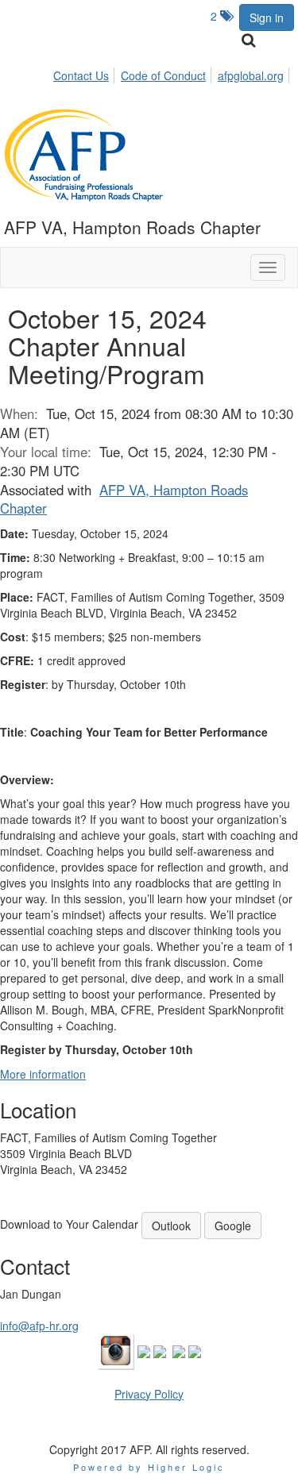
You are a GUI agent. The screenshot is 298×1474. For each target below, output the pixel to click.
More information (43, 1074)
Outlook (171, 1225)
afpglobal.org (251, 75)
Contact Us (81, 75)
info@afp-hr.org (39, 1326)
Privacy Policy (149, 1394)
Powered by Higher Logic (149, 1467)
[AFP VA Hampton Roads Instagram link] (116, 1349)
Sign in (267, 17)
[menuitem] (85, 73)
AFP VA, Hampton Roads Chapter (124, 499)
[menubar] (173, 73)
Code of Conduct (163, 75)
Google (233, 1225)
